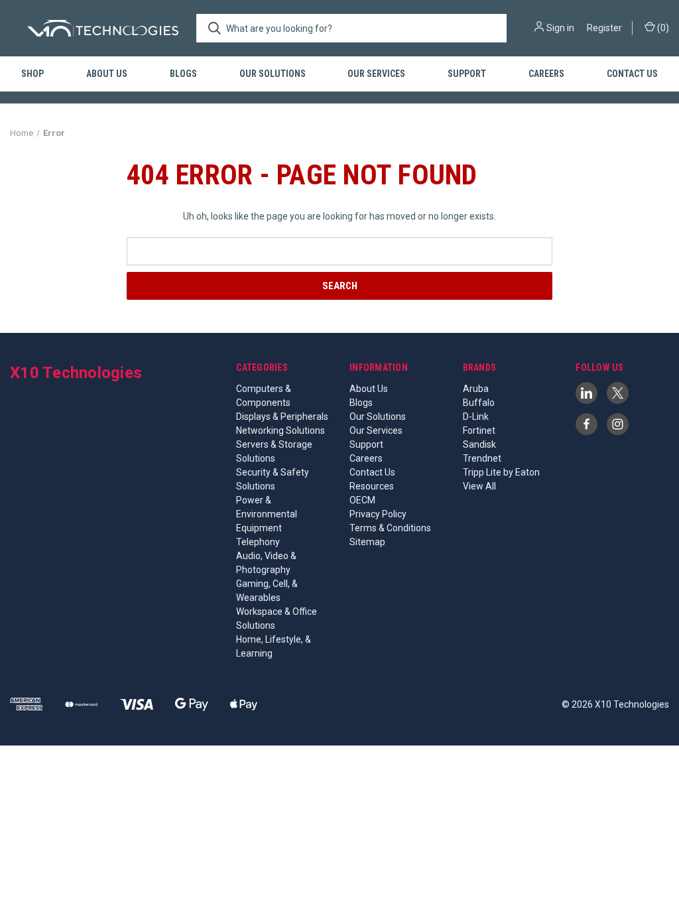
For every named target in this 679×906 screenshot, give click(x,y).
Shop (32, 73)
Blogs (183, 73)
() (662, 28)
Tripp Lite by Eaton (501, 472)
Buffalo (479, 402)
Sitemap (367, 542)
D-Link (476, 416)
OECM (362, 500)
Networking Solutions (280, 430)
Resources (371, 486)
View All (479, 486)
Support (467, 73)
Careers (546, 73)
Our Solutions (272, 73)
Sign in (560, 28)
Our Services (376, 73)
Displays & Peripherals (282, 416)
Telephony (258, 542)
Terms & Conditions (390, 528)
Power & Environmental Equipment (266, 514)
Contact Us (632, 73)
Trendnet (482, 458)
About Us (106, 73)
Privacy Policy (377, 514)
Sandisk (479, 444)
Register (604, 28)
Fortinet (479, 430)
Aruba (476, 388)
